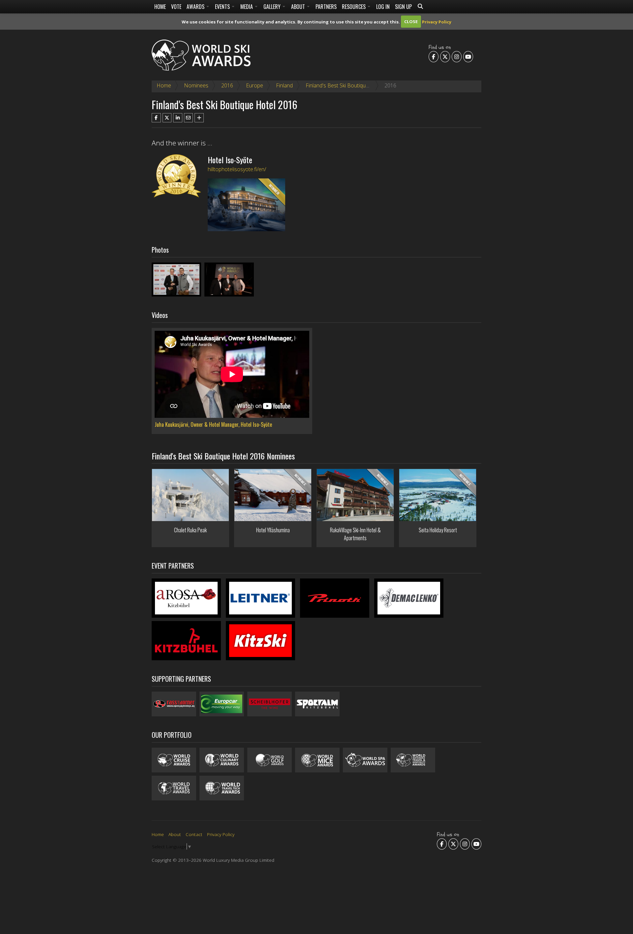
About (298, 7)
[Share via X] (167, 117)
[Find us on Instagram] (457, 56)
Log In (383, 7)
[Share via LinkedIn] (177, 117)
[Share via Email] (188, 117)
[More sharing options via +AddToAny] (199, 117)
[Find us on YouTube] (468, 56)
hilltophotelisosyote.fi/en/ (237, 169)
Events (223, 7)
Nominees (196, 85)
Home (160, 7)
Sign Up (403, 7)
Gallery (272, 7)
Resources (354, 7)
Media (247, 7)
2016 (227, 85)
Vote (176, 7)
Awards (196, 7)
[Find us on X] (445, 56)
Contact (194, 834)
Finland (284, 85)
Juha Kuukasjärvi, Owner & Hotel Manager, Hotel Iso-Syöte (213, 424)
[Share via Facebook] (156, 117)
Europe (254, 85)
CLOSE (411, 21)
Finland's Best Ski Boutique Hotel (344, 85)
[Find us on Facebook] (433, 56)
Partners (326, 7)
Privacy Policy (436, 21)
